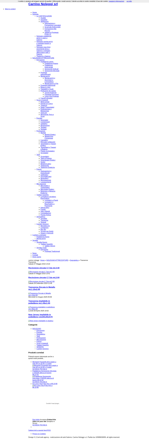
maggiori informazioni (116, 1)
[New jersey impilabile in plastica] (40, 321)
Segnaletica (74, 260)
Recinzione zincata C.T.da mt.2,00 (43, 277)
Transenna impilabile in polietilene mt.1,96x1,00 (39, 302)
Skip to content (10, 9)
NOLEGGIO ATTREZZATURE (57, 260)
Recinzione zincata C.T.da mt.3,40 (43, 268)
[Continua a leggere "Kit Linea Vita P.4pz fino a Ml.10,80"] (45, 387)
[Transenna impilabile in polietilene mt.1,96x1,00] (44, 309)
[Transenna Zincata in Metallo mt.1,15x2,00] (44, 295)
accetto (129, 1)
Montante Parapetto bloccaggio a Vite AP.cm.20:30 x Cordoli (44, 363)
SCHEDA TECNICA (39, 369)
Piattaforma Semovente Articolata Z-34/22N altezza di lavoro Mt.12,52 (44, 372)
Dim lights (36, 419)
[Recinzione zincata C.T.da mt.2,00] (41, 281)
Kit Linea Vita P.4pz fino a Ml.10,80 (44, 384)
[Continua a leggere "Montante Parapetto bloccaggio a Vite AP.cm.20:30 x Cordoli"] (45, 367)
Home (42, 260)
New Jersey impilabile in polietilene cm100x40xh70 (40, 316)
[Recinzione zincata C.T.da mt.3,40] (41, 272)
